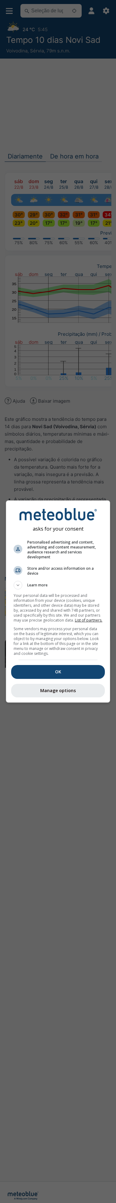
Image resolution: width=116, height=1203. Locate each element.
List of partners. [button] (88, 620)
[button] (58, 585)
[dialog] (58, 601)
